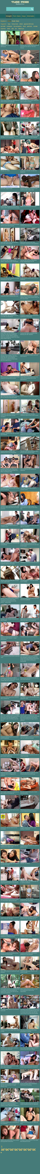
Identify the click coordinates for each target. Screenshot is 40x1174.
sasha (8, 28)
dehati (21, 24)
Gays (24, 16)
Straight (9, 16)
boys (9, 24)
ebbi (12, 28)
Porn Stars (17, 16)
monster (35, 26)
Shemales (30, 16)
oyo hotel (3, 26)
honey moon (15, 24)
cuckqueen (9, 26)
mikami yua (21, 28)
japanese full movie (28, 24)
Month (13, 21)
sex (16, 28)
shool (24, 26)
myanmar (3, 28)
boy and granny (17, 26)
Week (17, 21)
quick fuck (29, 26)
